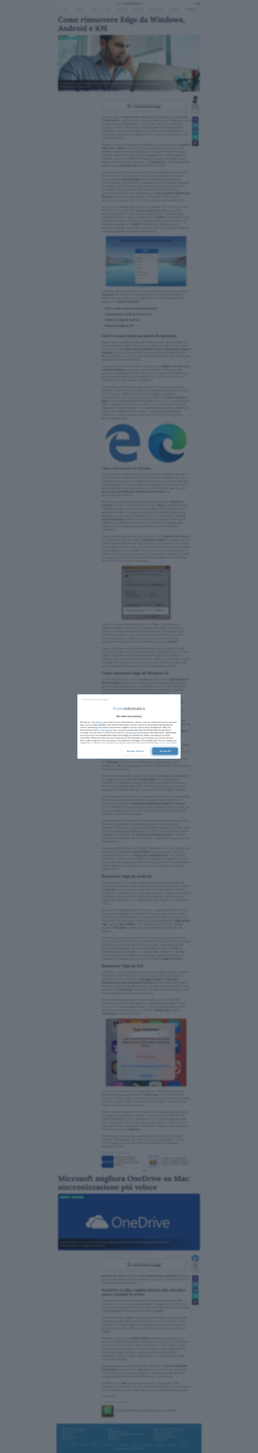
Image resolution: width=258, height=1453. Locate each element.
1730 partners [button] (97, 722)
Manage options (135, 751)
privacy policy (164, 743)
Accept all (165, 751)
